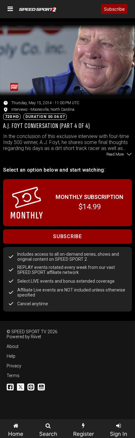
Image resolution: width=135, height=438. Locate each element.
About (13, 346)
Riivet (36, 336)
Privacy (14, 365)
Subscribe (114, 9)
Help (11, 356)
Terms (13, 375)
